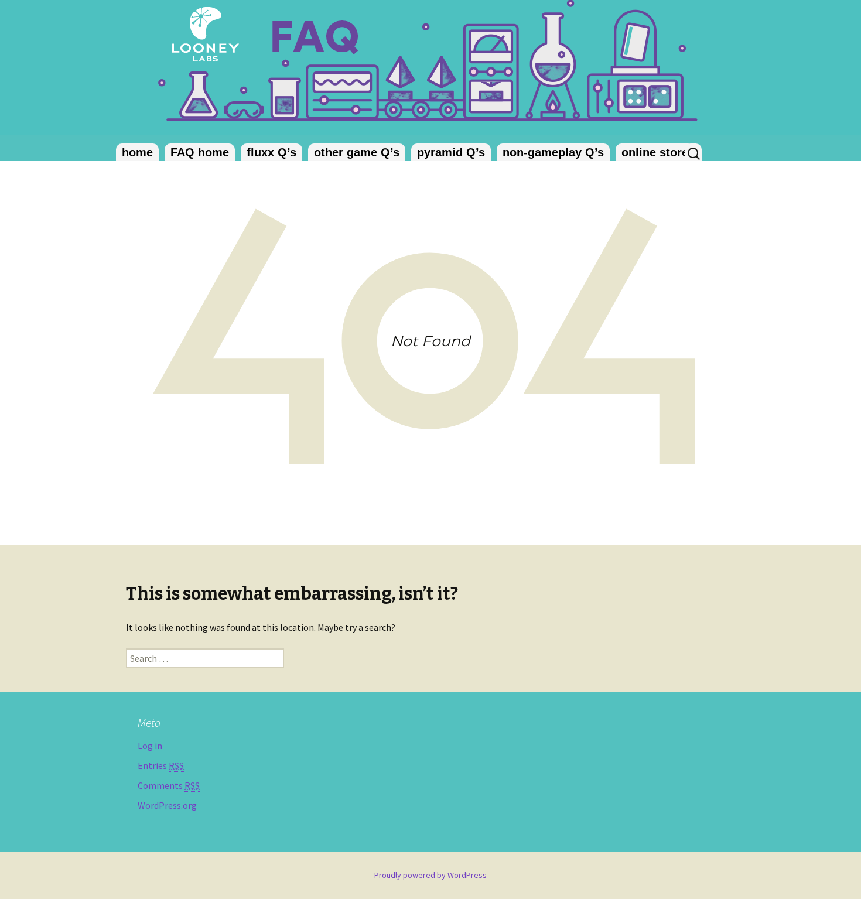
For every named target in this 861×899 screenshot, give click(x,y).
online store (654, 152)
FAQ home (199, 152)
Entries (161, 765)
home (137, 152)
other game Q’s (356, 152)
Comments (169, 785)
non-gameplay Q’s (553, 152)
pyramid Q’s (451, 152)
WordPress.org (167, 805)
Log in (150, 745)
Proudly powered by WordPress (430, 875)
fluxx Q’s (271, 152)
